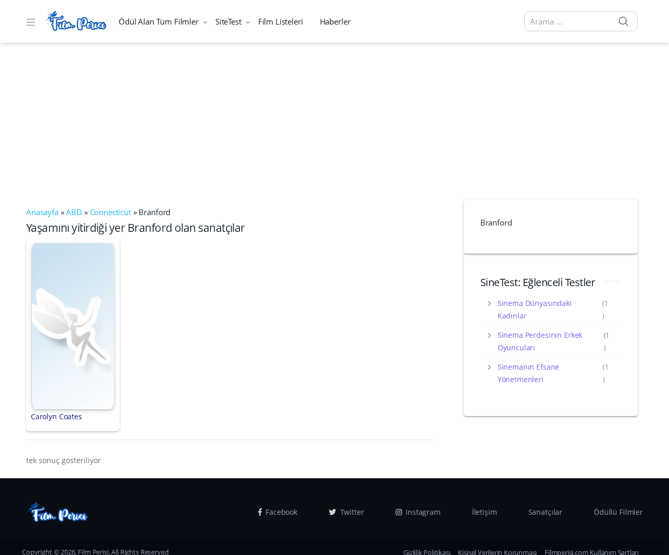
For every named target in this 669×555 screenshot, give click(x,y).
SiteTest (228, 21)
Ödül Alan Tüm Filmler (159, 21)
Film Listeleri (280, 21)
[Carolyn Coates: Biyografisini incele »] (73, 325)
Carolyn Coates (56, 416)
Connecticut (110, 212)
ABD (74, 212)
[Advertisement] (334, 121)
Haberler (335, 21)
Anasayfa (42, 212)
